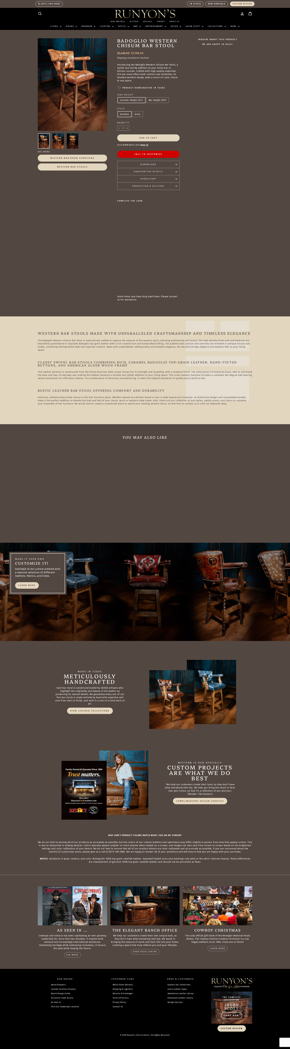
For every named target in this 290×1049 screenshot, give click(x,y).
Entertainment (154, 26)
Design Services (175, 1002)
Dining (70, 26)
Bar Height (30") (157, 100)
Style (121, 109)
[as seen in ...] (72, 905)
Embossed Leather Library (180, 998)
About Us (174, 22)
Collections (216, 26)
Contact (161, 22)
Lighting (105, 26)
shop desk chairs (145, 952)
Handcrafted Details (148, 172)
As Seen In (56, 1002)
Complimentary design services (200, 801)
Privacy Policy (119, 1002)
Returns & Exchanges (123, 993)
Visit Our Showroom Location (65, 1006)
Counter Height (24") (131, 100)
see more (72, 955)
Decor (175, 26)
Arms (137, 114)
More (233, 26)
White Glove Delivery (123, 985)
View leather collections (90, 711)
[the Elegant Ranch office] (145, 905)
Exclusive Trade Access (62, 998)
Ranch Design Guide (60, 993)
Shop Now (231, 1015)
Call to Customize (148, 154)
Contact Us (118, 1006)
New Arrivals (217, 4)
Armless (124, 114)
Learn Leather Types (177, 989)
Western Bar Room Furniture (72, 158)
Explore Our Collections (179, 985)
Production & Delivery (148, 186)
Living (54, 26)
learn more (27, 585)
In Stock (195, 4)
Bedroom (87, 26)
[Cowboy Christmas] (217, 905)
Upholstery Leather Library (181, 993)
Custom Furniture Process (63, 989)
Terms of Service (121, 998)
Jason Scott (193, 26)
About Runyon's (58, 985)
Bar (136, 26)
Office (122, 26)
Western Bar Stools (72, 167)
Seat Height (125, 95)
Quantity (123, 123)
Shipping (121, 58)
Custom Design (242, 4)
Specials (147, 22)
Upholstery (148, 179)
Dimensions (148, 164)
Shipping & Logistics (123, 989)
